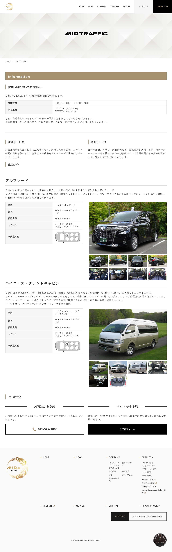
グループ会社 (127, 475)
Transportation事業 (149, 487)
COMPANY (101, 6)
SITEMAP (114, 505)
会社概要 (112, 471)
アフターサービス (149, 469)
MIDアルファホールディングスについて (114, 465)
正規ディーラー (149, 466)
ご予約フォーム (127, 429)
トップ (8, 62)
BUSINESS (114, 6)
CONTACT (143, 6)
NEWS (91, 6)
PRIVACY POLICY (151, 505)
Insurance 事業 (147, 480)
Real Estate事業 (148, 483)
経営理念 (125, 471)
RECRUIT (161, 6)
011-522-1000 (47, 429)
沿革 (110, 475)
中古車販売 (147, 472)
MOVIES (126, 6)
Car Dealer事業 (147, 463)
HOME (81, 6)
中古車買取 (147, 475)
